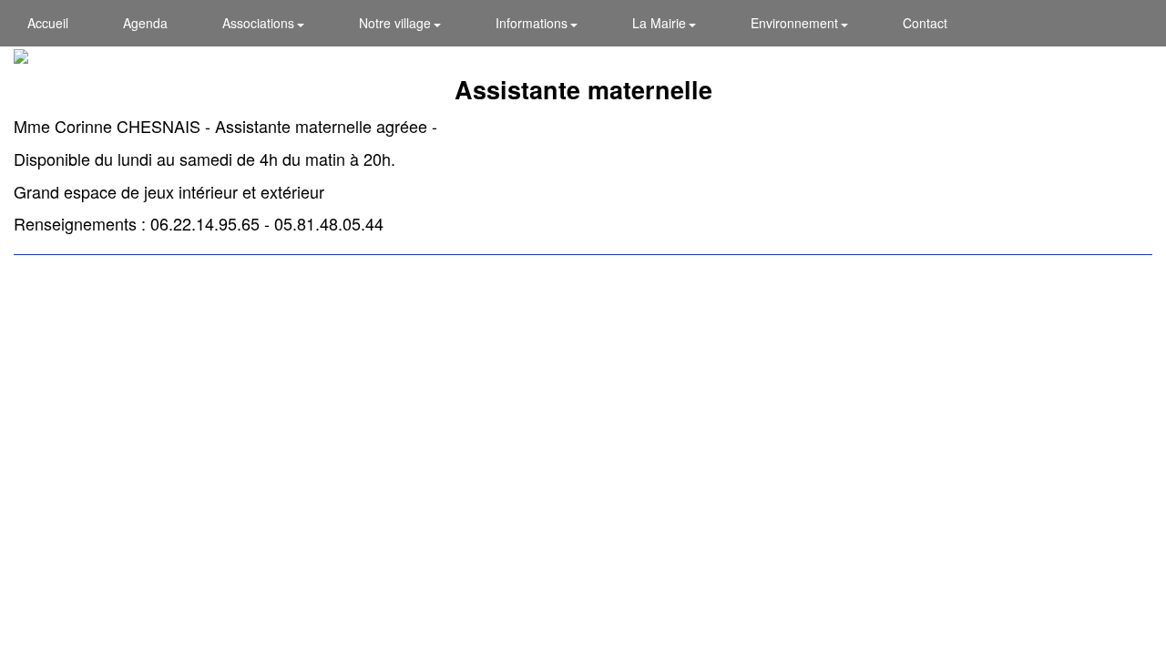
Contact (925, 23)
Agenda (145, 23)
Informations (533, 23)
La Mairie (661, 23)
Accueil (47, 23)
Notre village (397, 23)
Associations (260, 23)
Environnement (796, 23)
